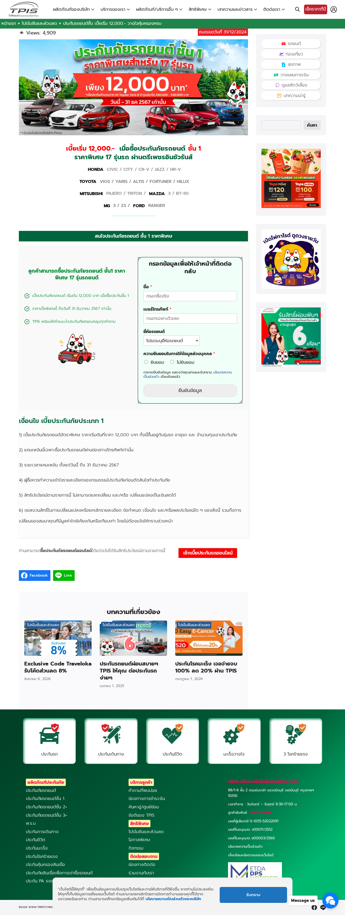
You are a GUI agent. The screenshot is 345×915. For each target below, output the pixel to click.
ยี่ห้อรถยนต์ (154, 332)
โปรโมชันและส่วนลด (39, 23)
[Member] (333, 9)
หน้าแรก (8, 23)
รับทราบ (253, 895)
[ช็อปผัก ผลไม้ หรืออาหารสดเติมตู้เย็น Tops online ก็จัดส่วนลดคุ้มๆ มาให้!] (291, 206)
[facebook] (314, 907)
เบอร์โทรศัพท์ (157, 309)
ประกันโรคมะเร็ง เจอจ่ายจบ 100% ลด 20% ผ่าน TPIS (206, 667)
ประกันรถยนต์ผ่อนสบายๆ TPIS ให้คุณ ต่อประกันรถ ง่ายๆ (129, 671)
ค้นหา (312, 125)
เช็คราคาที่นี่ (315, 9)
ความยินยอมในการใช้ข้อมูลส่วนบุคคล (179, 354)
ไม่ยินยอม (185, 362)
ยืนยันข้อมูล (190, 390)
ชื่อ (147, 287)
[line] (323, 907)
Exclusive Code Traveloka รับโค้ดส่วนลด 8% (58, 667)
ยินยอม (157, 362)
